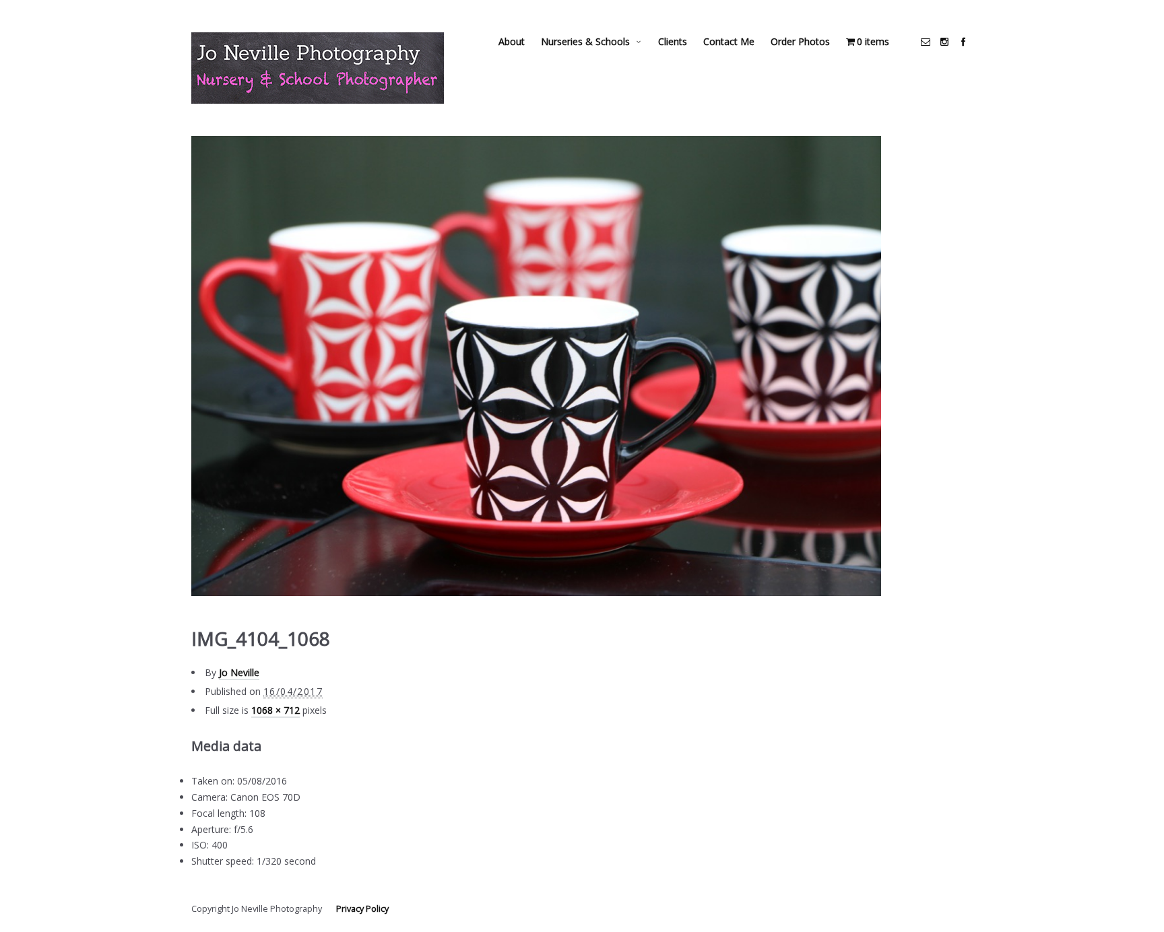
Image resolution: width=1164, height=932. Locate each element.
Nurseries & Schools (585, 41)
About (511, 41)
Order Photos (800, 41)
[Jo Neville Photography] (317, 68)
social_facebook (963, 41)
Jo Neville (239, 672)
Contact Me (728, 41)
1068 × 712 (275, 710)
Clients (672, 41)
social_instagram (944, 41)
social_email (925, 41)
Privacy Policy (362, 908)
